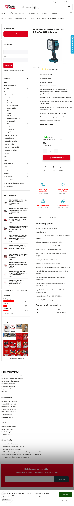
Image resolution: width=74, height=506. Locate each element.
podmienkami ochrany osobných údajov (46, 472)
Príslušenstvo (9, 138)
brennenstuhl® (8, 163)
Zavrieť (67, 174)
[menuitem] (4, 13)
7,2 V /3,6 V (10, 129)
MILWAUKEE (7, 88)
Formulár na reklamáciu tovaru (10, 381)
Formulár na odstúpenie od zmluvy (12, 378)
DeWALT (6, 154)
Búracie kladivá (11, 121)
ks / (16, 34)
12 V (8, 127)
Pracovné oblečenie (9, 180)
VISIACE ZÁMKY (8, 176)
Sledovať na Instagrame (17, 358)
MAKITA (6, 92)
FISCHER (6, 173)
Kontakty (4, 391)
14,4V (9, 132)
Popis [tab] (40, 217)
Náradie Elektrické (11, 135)
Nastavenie (6, 499)
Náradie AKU (9, 95)
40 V (8, 100)
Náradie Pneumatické (12, 147)
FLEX (5, 82)
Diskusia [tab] (53, 217)
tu (39, 496)
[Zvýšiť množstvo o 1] (56, 151)
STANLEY (6, 160)
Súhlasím (66, 495)
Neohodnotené (53, 69)
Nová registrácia (8, 70)
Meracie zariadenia (11, 150)
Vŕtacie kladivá (11, 116)
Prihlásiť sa (8, 65)
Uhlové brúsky (11, 108)
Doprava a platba (6, 389)
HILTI (5, 157)
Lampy (9, 113)
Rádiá (8, 110)
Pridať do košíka (58, 157)
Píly (8, 123)
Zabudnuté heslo (18, 70)
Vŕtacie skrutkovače (13, 118)
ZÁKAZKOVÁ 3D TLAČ (10, 85)
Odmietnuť (65, 501)
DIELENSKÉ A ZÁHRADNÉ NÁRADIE (14, 183)
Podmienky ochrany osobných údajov (60, 2)
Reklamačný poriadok (8, 384)
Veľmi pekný (7, 299)
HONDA (5, 170)
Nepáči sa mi (7, 308)
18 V (8, 98)
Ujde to (5, 304)
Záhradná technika (11, 141)
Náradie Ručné (9, 144)
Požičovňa (6, 167)
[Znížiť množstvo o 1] (45, 151)
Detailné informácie (46, 124)
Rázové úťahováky (12, 105)
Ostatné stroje (11, 103)
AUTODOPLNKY (8, 186)
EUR (38, 8)
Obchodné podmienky (8, 386)
